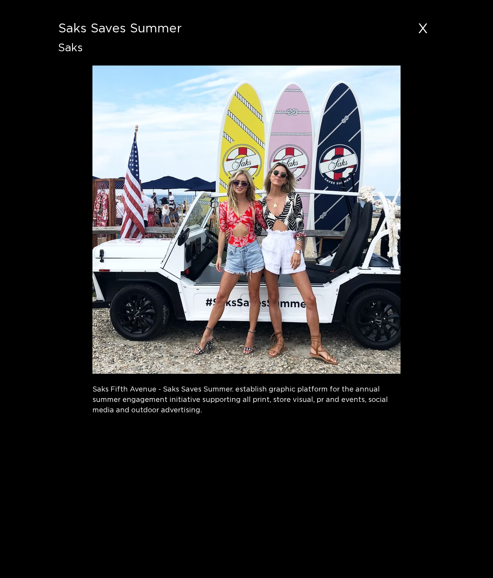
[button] (152, 428)
